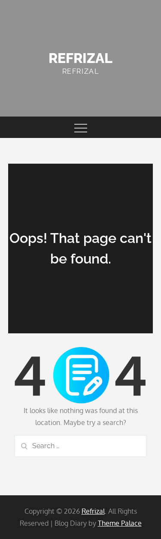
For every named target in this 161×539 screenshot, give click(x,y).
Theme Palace (120, 523)
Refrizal (80, 58)
